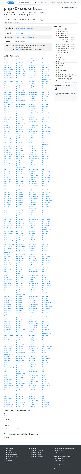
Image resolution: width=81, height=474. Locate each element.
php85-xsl (44, 387)
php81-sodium (46, 308)
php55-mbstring (33, 131)
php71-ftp (19, 192)
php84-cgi (32, 352)
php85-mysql (45, 381)
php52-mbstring (8, 69)
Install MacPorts (37, 452)
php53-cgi (19, 81)
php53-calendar (8, 81)
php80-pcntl (19, 285)
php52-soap (7, 75)
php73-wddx (7, 248)
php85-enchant (33, 375)
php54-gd (19, 106)
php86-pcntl (32, 402)
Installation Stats (24, 19)
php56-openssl (33, 156)
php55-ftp (19, 127)
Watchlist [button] (67, 2)
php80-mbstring (46, 281)
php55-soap (45, 138)
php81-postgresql (47, 306)
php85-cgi (44, 371)
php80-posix (32, 285)
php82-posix (19, 327)
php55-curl (7, 125)
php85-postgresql (9, 385)
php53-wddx (7, 98)
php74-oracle (45, 263)
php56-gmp (32, 150)
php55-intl (45, 129)
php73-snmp (32, 244)
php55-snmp (32, 138)
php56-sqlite (45, 161)
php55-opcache (46, 134)
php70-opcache (33, 177)
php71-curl (7, 190)
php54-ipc (45, 109)
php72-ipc (19, 217)
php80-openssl (46, 283)
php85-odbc (7, 383)
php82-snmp (45, 327)
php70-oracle (7, 179)
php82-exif (32, 317)
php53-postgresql (21, 94)
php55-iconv (19, 129)
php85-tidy (32, 387)
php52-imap (19, 67)
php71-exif (45, 190)
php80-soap (32, 288)
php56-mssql (32, 154)
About (10, 450)
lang (18, 33)
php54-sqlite (45, 117)
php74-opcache (20, 263)
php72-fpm (19, 213)
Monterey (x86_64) (63, 48)
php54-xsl (44, 119)
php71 (5, 186)
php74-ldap (19, 260)
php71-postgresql (47, 200)
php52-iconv (7, 67)
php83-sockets (33, 348)
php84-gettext (46, 358)
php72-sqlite (20, 225)
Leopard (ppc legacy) (64, 79)
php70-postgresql (47, 179)
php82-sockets (20, 329)
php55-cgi (44, 121)
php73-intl (19, 238)
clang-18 (18, 428)
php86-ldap (19, 400)
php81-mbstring (46, 302)
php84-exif (32, 356)
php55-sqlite (20, 140)
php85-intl (45, 379)
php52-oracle (33, 71)
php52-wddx (45, 75)
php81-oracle (7, 306)
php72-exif (7, 213)
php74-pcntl (7, 265)
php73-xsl (32, 248)
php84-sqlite (20, 369)
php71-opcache (33, 198)
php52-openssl (20, 71)
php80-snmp (20, 288)
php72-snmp (20, 223)
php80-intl (7, 281)
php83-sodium (46, 348)
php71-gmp (7, 194)
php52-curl (19, 63)
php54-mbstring (21, 111)
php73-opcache (46, 240)
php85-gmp (19, 379)
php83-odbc (32, 344)
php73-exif (19, 233)
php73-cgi (19, 231)
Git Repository (12, 454)
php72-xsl (19, 227)
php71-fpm (7, 192)
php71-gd (31, 192)
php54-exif (32, 104)
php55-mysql (20, 134)
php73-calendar (8, 231)
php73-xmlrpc (20, 248)
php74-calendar (20, 250)
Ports (47, 2)
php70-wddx (19, 183)
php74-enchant (20, 254)
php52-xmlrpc (8, 77)
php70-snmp (20, 181)
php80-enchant (33, 275)
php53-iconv (45, 86)
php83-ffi (31, 338)
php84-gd (32, 358)
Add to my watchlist (68, 7)
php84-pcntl (32, 365)
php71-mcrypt (46, 196)
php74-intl (45, 258)
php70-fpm (7, 171)
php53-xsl (32, 98)
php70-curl (7, 169)
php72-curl (19, 211)
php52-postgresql (21, 73)
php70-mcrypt (46, 175)
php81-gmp (19, 300)
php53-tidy (45, 96)
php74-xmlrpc (33, 269)
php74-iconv (19, 258)
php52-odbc (7, 71)
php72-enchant (46, 211)
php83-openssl (8, 346)
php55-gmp (7, 129)
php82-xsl (19, 331)
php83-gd (19, 340)
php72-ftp (32, 213)
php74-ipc (6, 260)
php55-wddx (45, 140)
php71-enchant (33, 190)
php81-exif (45, 296)
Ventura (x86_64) (63, 44)
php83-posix (32, 346)
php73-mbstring (8, 240)
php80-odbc (19, 283)
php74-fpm (7, 256)
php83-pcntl (19, 346)
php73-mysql (20, 240)
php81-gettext (8, 300)
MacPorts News (37, 456)
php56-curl (32, 146)
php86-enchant (33, 394)
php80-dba (19, 275)
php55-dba (19, 125)
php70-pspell (7, 181)
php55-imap (32, 129)
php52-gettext (33, 65)
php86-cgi (44, 390)
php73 (31, 227)
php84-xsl (44, 369)
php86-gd (44, 396)
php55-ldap (19, 131)
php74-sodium (46, 267)
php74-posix (19, 265)
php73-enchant (8, 233)
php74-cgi (32, 250)
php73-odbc (32, 240)
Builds (53, 2)
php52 (18, 59)
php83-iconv (7, 342)
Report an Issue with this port (64, 19)
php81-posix (32, 306)
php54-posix (20, 115)
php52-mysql (45, 69)
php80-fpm (19, 277)
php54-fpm (45, 104)
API (75, 19)
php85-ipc (6, 381)
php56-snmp (7, 161)
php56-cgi (19, 146)
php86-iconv (32, 398)
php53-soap (7, 96)
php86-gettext (8, 398)
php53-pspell (33, 94)
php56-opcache (20, 156)
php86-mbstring (33, 400)
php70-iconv (19, 173)
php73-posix (45, 242)
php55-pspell (20, 138)
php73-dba (45, 231)
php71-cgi (44, 186)
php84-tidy (32, 369)
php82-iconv (19, 321)
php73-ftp (44, 233)
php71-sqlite (7, 204)
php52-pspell (33, 73)
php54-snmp (7, 117)
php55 (5, 121)
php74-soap (19, 267)
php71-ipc (6, 196)
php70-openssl (46, 177)
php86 (5, 390)
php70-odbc (19, 177)
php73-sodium (20, 246)
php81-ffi (6, 298)
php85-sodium (8, 387)
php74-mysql (45, 260)
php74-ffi (44, 254)
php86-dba (19, 394)
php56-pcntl (7, 158)
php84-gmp (7, 360)
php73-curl (32, 231)
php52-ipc (32, 67)
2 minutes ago (58, 469)
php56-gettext (20, 150)
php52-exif (45, 63)
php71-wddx (32, 204)
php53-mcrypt (20, 90)
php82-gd (32, 319)
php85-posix (45, 383)
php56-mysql (45, 154)
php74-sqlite (7, 269)
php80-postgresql (47, 285)
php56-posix (19, 158)
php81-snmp (7, 308)
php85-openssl (20, 383)
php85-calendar (33, 371)
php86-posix (45, 402)
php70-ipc (6, 175)
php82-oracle (45, 325)
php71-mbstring (33, 196)
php (22, 33)
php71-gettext (46, 192)
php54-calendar (20, 100)
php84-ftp (19, 358)
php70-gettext (46, 171)
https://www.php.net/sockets (24, 37)
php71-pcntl (19, 200)
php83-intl (19, 342)
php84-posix (45, 365)
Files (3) (73, 37)
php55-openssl (8, 136)
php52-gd (19, 65)
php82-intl (45, 321)
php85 (5, 371)
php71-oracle (7, 200)
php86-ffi (6, 396)
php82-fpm (7, 319)
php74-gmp (7, 258)
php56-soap (19, 161)
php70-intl (45, 173)
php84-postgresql (9, 367)
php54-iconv (7, 109)
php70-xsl (44, 183)
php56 (31, 142)
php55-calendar (33, 121)
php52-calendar (46, 59)
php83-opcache (46, 344)
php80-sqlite (20, 290)
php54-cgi (32, 100)
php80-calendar (33, 271)
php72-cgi (6, 211)
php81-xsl (32, 310)
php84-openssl (20, 365)
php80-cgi (44, 271)
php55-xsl (19, 142)
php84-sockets (46, 367)
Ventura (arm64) (62, 42)
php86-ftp (32, 396)
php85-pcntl (32, 383)
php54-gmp (45, 106)
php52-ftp (6, 65)
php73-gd (6, 236)
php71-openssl (46, 198)
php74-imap (32, 258)
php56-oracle (45, 156)
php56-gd (6, 150)
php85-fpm (19, 377)
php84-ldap (7, 363)
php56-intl (19, 152)
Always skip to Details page (12, 22)
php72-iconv (32, 215)
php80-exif (45, 275)
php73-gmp (32, 236)
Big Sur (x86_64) (62, 53)
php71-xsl (6, 206)
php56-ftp (44, 148)
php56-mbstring (8, 154)
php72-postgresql (47, 221)
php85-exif (45, 375)
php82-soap (7, 329)
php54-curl (45, 100)
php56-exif (19, 148)
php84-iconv (20, 360)
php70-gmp (7, 173)
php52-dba (32, 63)
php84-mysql (33, 363)
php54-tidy (7, 119)
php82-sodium (33, 329)
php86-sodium (8, 406)
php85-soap (32, 385)
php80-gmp (19, 279)
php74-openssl (33, 263)
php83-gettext (33, 340)
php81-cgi (44, 292)
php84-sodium (8, 369)
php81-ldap (32, 302)
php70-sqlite (45, 181)
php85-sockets (46, 385)
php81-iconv (32, 300)
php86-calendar (33, 390)
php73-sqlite (32, 246)
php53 (31, 77)
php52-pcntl (45, 71)
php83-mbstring (8, 344)
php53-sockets (20, 96)
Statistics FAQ (12, 452)
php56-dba (45, 146)
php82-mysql (45, 323)
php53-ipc (32, 88)
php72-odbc (19, 219)
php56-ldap (45, 152)
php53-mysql (45, 90)
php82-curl (45, 313)
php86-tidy (32, 406)
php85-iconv (32, 379)
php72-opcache (33, 219)
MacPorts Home (37, 450)
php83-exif (19, 338)
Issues (10, 460)
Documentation (13, 456)
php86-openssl (20, 402)
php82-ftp (19, 319)
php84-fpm (7, 358)
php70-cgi (44, 165)
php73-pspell (20, 244)
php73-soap (45, 244)
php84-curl (45, 352)
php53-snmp (45, 94)
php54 (43, 98)
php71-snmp (19, 202)
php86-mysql (45, 400)
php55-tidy (32, 140)
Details (7, 19)
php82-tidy (7, 331)
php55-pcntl (32, 136)
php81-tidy (19, 310)
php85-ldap (19, 381)
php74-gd (32, 256)
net (16, 33)
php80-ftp (32, 277)
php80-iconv (32, 279)
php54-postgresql (34, 115)
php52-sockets (20, 75)
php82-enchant (20, 317)
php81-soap (19, 308)
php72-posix (32, 221)
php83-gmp (45, 340)
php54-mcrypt (33, 111)
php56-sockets (33, 161)
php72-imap (45, 215)
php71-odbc (19, 198)
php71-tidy (19, 204)
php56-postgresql (34, 158)
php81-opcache (33, 304)
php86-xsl (44, 406)
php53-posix (7, 94)
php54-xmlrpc (33, 119)
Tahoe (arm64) (62, 29)
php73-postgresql (9, 244)
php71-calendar (33, 186)
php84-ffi (44, 356)
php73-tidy (45, 246)
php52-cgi (6, 63)
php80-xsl (44, 290)
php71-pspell (7, 202)
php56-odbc (7, 156)
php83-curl (32, 335)
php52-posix (7, 73)
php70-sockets (20, 8)
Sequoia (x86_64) (63, 35)
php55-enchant (33, 125)
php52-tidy (32, 75)
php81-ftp (31, 298)
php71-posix (32, 200)
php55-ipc (6, 131)
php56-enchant (8, 148)
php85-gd (44, 377)
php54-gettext (33, 106)
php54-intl (32, 109)
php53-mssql (33, 90)
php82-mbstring (33, 323)
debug (17, 45)
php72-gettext (8, 215)
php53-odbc (7, 92)
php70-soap (32, 181)
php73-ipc (32, 238)
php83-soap (19, 348)
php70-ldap (19, 175)
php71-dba (19, 190)
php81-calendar (33, 292)
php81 (5, 292)
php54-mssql (45, 111)
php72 (18, 206)
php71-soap (32, 202)
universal (18, 49)
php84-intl (32, 360)
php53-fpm (32, 83)
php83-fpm (45, 338)
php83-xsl (32, 350)
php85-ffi (6, 377)
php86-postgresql (9, 404)
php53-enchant (8, 83)
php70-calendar (33, 165)
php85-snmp (20, 385)
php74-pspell (45, 265)
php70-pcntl (19, 179)
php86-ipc (6, 400)
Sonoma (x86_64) (63, 40)
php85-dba (19, 375)
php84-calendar (20, 352)
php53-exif (19, 83)
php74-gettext (46, 256)
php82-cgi (32, 313)
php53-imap (7, 88)
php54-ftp (6, 106)
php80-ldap (32, 281)
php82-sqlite (45, 329)
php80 (5, 271)
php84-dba (7, 356)
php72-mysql (7, 219)
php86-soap (32, 404)
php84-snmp (20, 367)
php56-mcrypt (20, 154)
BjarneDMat (22, 28)
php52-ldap (45, 67)
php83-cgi (19, 335)
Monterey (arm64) (63, 46)
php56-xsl (44, 163)
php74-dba (7, 254)
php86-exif (45, 394)
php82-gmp (7, 321)
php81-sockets (33, 308)
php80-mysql (7, 283)
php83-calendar (8, 335)
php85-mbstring (33, 381)
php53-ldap (45, 88)
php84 (43, 350)
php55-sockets (8, 140)
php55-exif (45, 125)
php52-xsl (19, 77)
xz (4, 422)
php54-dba (7, 104)
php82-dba (7, 317)
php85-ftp (32, 377)
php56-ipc (32, 152)
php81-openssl (46, 304)
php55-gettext (46, 127)
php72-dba (32, 211)
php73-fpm (32, 233)
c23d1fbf (57, 452)
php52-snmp (45, 73)
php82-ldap (19, 323)
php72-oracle (7, 221)
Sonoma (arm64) (63, 38)
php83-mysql (20, 344)
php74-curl (45, 250)
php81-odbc (19, 304)
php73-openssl (8, 242)
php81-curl (7, 296)
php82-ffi (44, 317)
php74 (43, 248)
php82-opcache (20, 325)
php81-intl (6, 302)
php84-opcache (8, 365)
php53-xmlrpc (20, 98)
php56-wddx (19, 163)
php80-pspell (7, 288)
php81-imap (45, 300)
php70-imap (32, 173)
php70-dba (19, 169)
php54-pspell (45, 115)
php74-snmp (7, 267)
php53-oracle (33, 92)
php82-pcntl (7, 327)
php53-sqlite (32, 96)
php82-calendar (20, 313)
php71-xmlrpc (45, 204)
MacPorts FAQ (37, 454)
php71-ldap (19, 196)
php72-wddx (45, 225)
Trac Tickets (37, 19)
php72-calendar (46, 206)
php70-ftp (19, 171)
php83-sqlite (7, 350)
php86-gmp (19, 398)
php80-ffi (6, 277)
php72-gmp (19, 215)
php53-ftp (44, 83)
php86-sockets (46, 404)
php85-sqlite (20, 387)
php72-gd (44, 213)
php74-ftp (19, 256)
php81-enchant (33, 296)
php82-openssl (33, 325)
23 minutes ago (59, 460)
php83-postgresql (47, 346)
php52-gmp (45, 65)
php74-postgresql (34, 265)
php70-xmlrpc (33, 183)
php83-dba (45, 335)
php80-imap (45, 279)
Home (41, 2)
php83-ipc (32, 342)
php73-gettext (20, 236)
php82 (43, 310)
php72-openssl (46, 219)
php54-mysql (7, 113)
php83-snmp (7, 348)
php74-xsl (44, 269)
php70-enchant (33, 169)
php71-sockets (46, 202)
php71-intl (44, 194)
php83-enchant (8, 338)
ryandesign (30, 28)
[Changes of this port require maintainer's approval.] (16, 28)
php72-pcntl (19, 221)
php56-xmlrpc (33, 163)
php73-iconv (45, 236)
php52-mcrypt (20, 69)
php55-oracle (20, 136)
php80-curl (7, 275)
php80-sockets (46, 288)
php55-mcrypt (46, 131)
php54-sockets (33, 117)
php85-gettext (8, 379)
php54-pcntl (7, 115)
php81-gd (44, 298)
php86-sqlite (20, 406)
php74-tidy (19, 269)
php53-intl (19, 88)
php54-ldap (7, 111)
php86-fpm (19, 396)
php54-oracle (45, 113)
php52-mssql (32, 69)
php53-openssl (20, 92)
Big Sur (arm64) (62, 50)
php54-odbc (19, 113)
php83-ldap (45, 342)
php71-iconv (19, 194)
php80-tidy (32, 290)
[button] (7, 437)
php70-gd (32, 171)
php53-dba (45, 81)
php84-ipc (45, 360)
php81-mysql (7, 304)
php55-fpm (7, 127)
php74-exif (32, 254)
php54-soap (19, 117)
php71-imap (32, 194)
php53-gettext (20, 86)
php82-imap (32, 321)
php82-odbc (7, 325)
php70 (5, 165)
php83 (31, 331)
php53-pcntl (45, 92)
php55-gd (32, 127)
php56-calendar (8, 146)
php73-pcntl (32, 242)
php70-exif (45, 169)
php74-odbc (7, 263)
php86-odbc (7, 402)
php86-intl (45, 398)
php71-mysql (7, 198)
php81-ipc (19, 302)
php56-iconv (45, 150)
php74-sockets (33, 267)
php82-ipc (6, 323)
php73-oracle (20, 242)
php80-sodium (8, 290)
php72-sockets (46, 223)
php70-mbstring (33, 175)
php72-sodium (8, 225)
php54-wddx (20, 119)
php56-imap (7, 152)
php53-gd (6, 86)
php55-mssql (7, 134)
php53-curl (32, 81)
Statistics (59, 2)
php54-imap (19, 109)
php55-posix (45, 136)
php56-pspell (45, 158)
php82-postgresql (34, 327)
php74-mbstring (33, 260)
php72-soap (32, 223)
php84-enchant (20, 356)
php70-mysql (7, 177)
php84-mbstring (21, 363)
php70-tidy (7, 183)
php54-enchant (20, 104)
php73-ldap (45, 238)
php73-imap (7, 238)
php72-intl (7, 217)
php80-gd (44, 277)
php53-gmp (32, 86)
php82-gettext (46, 319)
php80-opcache (33, 283)
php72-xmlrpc (8, 227)
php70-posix (32, 179)
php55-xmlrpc (8, 142)
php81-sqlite (7, 310)
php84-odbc (45, 363)
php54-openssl (33, 113)
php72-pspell (7, 223)
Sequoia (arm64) (62, 33)
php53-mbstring (8, 90)
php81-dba (19, 296)
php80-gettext (8, 279)
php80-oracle (7, 285)
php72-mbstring (46, 217)
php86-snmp (20, 404)
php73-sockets (8, 246)
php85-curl (7, 375)
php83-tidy (19, 350)
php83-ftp (6, 340)
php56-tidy (7, 163)
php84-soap (32, 367)
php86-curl (7, 394)
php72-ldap (32, 217)
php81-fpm (19, 298)
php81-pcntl (19, 306)
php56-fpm (32, 148)
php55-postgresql (9, 138)
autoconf (6, 428)
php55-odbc (32, 134)
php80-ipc (19, 281)
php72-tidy (32, 225)
